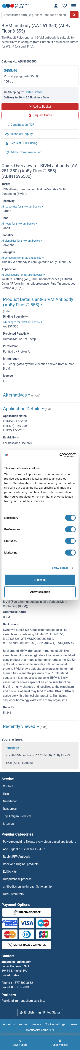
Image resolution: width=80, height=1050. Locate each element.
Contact (8, 786)
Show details (60, 567)
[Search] (74, 14)
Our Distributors (13, 894)
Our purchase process (17, 879)
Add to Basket (42, 106)
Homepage (11, 748)
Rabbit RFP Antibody (16, 856)
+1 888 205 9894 (18, 987)
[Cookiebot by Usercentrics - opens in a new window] (59, 454)
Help (6, 793)
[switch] (70, 529)
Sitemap (8, 823)
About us (9, 1024)
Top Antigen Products (17, 816)
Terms (73, 1024)
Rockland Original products (21, 864)
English (29, 1012)
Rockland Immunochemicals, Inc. (23, 1000)
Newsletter (10, 801)
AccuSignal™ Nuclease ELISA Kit (24, 849)
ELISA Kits (10, 871)
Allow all (40, 579)
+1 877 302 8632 (22, 983)
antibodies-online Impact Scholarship (27, 886)
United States (33, 92)
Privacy (36, 1024)
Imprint (23, 1024)
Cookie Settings (55, 1024)
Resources (10, 808)
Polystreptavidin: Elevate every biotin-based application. (39, 841)
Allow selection (40, 591)
